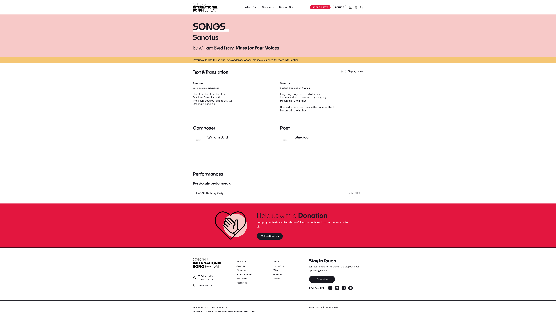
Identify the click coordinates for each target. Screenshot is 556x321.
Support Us (268, 7)
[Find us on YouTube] (350, 287)
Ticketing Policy (332, 307)
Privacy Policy (315, 307)
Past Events (242, 283)
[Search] (361, 7)
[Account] (350, 7)
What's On (241, 261)
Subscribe (322, 279)
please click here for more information (276, 60)
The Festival (278, 266)
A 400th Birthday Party (210, 193)
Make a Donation (270, 236)
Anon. (307, 88)
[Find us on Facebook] (330, 287)
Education (241, 270)
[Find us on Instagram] (343, 287)
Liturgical (213, 88)
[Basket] (356, 7)
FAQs (275, 270)
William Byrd (211, 47)
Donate (339, 7)
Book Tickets (320, 7)
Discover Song (287, 7)
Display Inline (355, 71)
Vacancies (277, 274)
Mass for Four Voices (257, 47)
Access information (245, 274)
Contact (276, 278)
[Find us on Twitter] (337, 287)
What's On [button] (250, 7)
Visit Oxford (241, 278)
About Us (240, 266)
